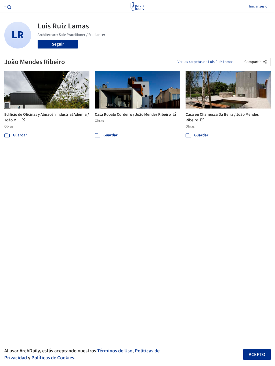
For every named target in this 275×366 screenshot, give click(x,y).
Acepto (257, 354)
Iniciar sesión (259, 6)
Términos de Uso (114, 350)
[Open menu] (7, 6)
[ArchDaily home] (137, 6)
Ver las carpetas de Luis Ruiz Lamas (205, 62)
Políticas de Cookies (52, 357)
